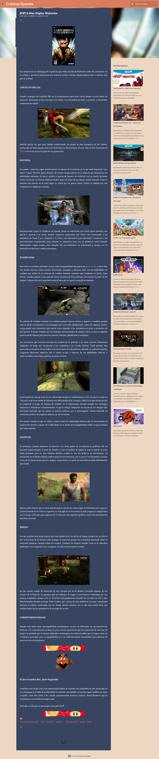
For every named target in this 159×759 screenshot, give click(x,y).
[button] (21, 20)
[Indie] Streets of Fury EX (122, 349)
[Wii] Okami (117, 426)
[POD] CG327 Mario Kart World (124, 238)
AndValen (59, 722)
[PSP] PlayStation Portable (30, 722)
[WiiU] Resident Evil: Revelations (124, 163)
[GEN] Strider (118, 275)
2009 (42, 722)
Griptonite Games (71, 722)
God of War (92, 266)
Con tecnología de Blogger (81, 756)
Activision (50, 722)
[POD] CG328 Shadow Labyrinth (124, 312)
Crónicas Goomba (20, 4)
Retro (89, 722)
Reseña (82, 722)
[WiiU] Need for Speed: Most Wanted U (127, 88)
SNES (22, 151)
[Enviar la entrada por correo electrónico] (21, 719)
